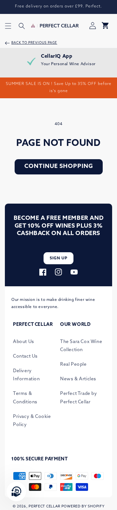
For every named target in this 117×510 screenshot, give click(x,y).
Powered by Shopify (83, 506)
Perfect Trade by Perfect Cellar (78, 397)
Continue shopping (58, 167)
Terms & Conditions (25, 397)
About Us (23, 341)
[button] (8, 26)
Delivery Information (26, 375)
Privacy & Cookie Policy (32, 420)
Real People (73, 364)
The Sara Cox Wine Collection (81, 345)
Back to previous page (34, 43)
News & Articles (78, 379)
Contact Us (25, 356)
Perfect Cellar (44, 506)
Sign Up (59, 258)
